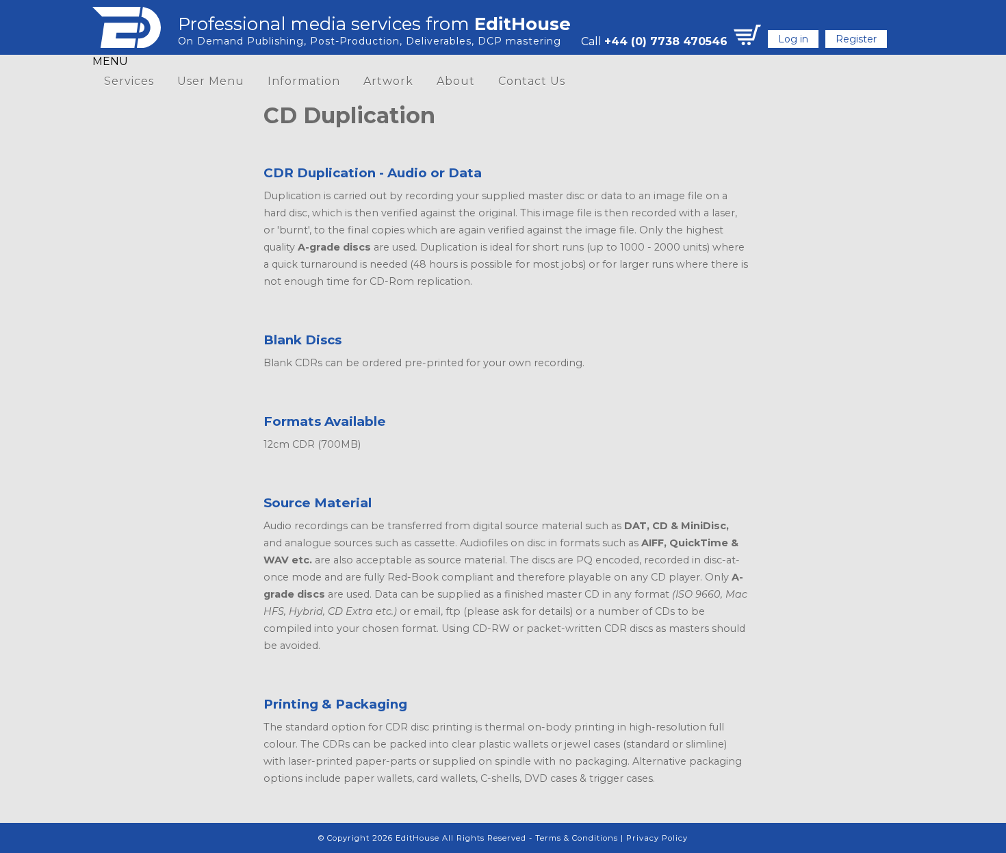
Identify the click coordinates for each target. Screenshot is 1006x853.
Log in (793, 39)
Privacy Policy (657, 838)
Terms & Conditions (576, 838)
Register (856, 39)
